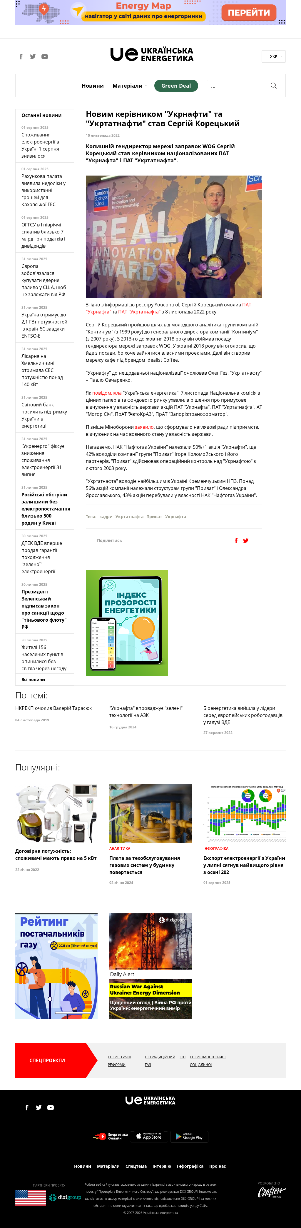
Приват (154, 516)
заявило (144, 427)
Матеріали (128, 85)
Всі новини (33, 679)
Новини (93, 85)
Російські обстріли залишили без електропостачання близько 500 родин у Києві (45, 508)
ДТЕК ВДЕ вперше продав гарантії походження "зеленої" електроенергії (41, 557)
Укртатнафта (129, 516)
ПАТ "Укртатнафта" (139, 311)
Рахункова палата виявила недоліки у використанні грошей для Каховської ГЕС (43, 190)
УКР (273, 56)
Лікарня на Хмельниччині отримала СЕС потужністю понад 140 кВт (42, 370)
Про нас (217, 1166)
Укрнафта (175, 516)
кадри (106, 516)
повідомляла (107, 393)
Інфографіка (190, 1166)
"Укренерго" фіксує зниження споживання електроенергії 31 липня (42, 460)
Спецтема (136, 1166)
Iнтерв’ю (162, 1166)
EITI (182, 1057)
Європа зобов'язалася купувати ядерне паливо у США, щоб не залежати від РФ (43, 280)
